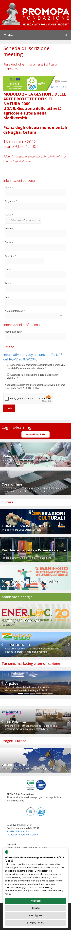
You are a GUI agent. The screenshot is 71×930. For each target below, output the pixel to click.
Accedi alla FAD (35, 434)
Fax (7, 297)
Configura (35, 915)
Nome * (9, 187)
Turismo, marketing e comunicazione (31, 663)
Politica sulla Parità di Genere (22, 834)
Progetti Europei (14, 741)
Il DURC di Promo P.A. (18, 831)
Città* (8, 269)
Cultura (7, 502)
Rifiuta (36, 908)
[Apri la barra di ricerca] (66, 35)
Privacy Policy (35, 922)
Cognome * (11, 201)
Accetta (36, 900)
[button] (2, 644)
